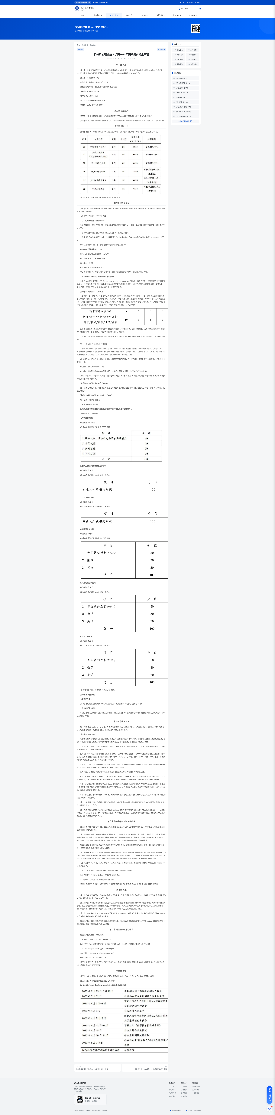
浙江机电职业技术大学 (183, 83)
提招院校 (97, 15)
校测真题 (176, 15)
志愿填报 (184, 1086)
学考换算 (184, 1090)
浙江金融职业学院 (182, 88)
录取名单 (192, 15)
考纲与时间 (172, 1093)
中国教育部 (195, 1093)
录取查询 (184, 1096)
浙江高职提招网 (79, 1110)
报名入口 (172, 1090)
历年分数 (172, 1086)
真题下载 (184, 1093)
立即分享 (162, 49)
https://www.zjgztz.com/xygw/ (117, 281)
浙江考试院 (195, 1090)
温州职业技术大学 (182, 102)
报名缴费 (129, 15)
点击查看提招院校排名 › (185, 121)
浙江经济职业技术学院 (183, 112)
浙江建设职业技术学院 (183, 107)
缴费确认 (160, 15)
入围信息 (144, 15)
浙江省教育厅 (196, 1086)
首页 (82, 15)
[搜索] (198, 8)
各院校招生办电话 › (178, 1110)
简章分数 (113, 15)
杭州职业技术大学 (182, 93)
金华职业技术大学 (182, 78)
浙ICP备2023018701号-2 (93, 1110)
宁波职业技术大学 (182, 97)
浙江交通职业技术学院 (183, 116)
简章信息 (93, 45)
